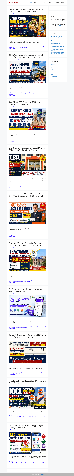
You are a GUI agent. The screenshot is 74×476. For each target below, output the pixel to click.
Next (15, 470)
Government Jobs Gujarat (13, 139)
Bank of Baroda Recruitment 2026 (36, 233)
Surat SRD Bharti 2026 (22, 140)
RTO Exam (14, 463)
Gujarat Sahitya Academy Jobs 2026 (18, 373)
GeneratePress (43, 474)
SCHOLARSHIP (54, 76)
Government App (12, 327)
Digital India (38, 326)
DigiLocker (11, 326)
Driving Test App (25, 462)
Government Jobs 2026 (12, 281)
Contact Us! (50, 2)
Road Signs (10, 463)
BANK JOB (53, 64)
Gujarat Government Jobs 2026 (25, 372)
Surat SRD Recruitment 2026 (30, 140)
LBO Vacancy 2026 (34, 234)
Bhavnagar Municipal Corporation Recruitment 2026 (23, 280)
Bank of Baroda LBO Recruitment (26, 233)
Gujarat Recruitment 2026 (27, 281)
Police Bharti (53, 72)
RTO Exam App (18, 463)
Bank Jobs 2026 (12, 233)
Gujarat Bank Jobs (28, 234)
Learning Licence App (31, 462)
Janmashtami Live (16, 46)
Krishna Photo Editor (18, 47)
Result (40, 2)
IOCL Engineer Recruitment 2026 (23, 416)
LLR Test (43, 462)
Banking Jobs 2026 (15, 234)
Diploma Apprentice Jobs (21, 93)
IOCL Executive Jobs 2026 (32, 416)
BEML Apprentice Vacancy (22, 92)
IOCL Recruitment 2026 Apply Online (21, 417)
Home (31, 2)
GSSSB (52, 71)
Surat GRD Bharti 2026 (40, 139)
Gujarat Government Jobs (19, 281)
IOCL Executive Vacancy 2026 (41, 416)
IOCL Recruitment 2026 (12, 417)
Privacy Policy (56, 2)
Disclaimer (62, 2)
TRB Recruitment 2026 (34, 186)
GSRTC (52, 69)
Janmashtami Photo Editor (23, 46)
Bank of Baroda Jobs (18, 233)
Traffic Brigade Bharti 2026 (13, 186)
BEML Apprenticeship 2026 (31, 92)
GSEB (52, 67)
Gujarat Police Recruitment (29, 139)
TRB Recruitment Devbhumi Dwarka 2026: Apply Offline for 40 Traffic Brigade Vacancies (57, 49)
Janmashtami (12, 46)
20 (13, 470)
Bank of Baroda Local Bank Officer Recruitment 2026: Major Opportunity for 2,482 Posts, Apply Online (26, 196)
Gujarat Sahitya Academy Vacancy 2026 (29, 373)
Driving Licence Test (19, 462)
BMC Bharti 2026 (34, 280)
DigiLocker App (16, 326)
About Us (45, 2)
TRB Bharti (29, 186)
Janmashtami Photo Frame (31, 46)
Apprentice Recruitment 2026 (14, 92)
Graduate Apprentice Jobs (39, 93)
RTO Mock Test (29, 463)
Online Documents (24, 327)
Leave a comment (12, 48)
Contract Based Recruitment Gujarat (15, 372)
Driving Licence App (13, 462)
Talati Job (53, 77)
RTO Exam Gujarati (24, 463)
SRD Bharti (35, 139)
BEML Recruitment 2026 (14, 93)
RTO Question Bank (35, 463)
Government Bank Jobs (21, 234)
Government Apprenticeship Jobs (30, 93)
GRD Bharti (19, 139)
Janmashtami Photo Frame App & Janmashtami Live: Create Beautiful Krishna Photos (57, 37)
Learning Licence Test (38, 462)
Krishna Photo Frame (24, 47)
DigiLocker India (27, 326)
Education (36, 2)
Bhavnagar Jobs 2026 (13, 280)
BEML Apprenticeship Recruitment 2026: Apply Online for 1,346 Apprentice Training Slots (57, 42)
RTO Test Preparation (41, 463)
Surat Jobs (17, 140)
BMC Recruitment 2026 (40, 280)
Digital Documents (33, 326)
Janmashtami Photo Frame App (39, 46)
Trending (11, 415)
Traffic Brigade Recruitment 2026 (22, 186)
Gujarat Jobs (23, 139)
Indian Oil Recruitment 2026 (14, 416)
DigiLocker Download (22, 326)
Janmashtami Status (11, 47)
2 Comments (12, 141)
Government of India (19, 327)
